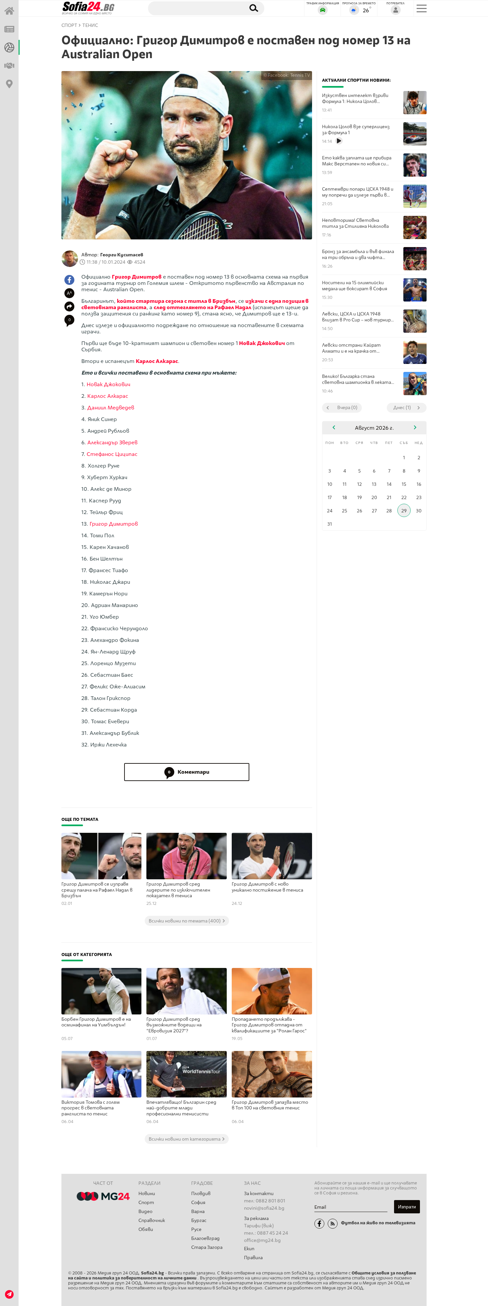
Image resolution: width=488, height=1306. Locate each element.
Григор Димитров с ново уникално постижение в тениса (267, 887)
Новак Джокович (262, 343)
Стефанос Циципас (112, 454)
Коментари (188, 772)
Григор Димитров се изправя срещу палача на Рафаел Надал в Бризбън (96, 890)
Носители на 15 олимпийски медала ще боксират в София (354, 285)
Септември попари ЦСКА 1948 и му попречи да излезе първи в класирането (357, 192)
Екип (249, 1249)
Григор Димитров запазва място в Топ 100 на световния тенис (270, 1105)
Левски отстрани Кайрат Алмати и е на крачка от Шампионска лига (351, 348)
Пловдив (200, 1193)
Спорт (146, 1202)
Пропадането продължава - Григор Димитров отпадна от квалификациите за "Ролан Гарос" (269, 1025)
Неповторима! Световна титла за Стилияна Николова (355, 223)
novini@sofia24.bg (264, 1208)
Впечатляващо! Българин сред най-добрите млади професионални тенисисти (181, 1108)
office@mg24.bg (262, 1240)
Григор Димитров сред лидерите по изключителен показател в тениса (178, 890)
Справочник (151, 1220)
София (198, 1202)
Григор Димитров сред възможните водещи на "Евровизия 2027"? (174, 1025)
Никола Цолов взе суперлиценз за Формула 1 (356, 129)
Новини (146, 1193)
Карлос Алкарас (157, 361)
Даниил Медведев (110, 407)
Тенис (90, 25)
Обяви (145, 1229)
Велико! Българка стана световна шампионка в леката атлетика (356, 379)
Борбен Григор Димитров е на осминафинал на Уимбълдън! (96, 1022)
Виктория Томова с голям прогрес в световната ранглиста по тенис (90, 1108)
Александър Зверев (112, 442)
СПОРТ (69, 25)
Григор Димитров (137, 277)
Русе (196, 1229)
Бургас (198, 1220)
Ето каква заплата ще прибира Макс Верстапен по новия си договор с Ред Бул (356, 161)
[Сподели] (69, 306)
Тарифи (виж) (259, 1226)
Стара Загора (206, 1247)
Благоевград (205, 1238)
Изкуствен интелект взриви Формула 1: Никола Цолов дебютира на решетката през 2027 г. (356, 98)
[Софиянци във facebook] (319, 1224)
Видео (145, 1211)
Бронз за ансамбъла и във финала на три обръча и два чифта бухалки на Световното (358, 254)
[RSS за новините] (333, 1224)
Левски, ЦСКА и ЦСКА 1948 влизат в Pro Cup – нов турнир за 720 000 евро (356, 317)
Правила (253, 1258)
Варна (197, 1211)
